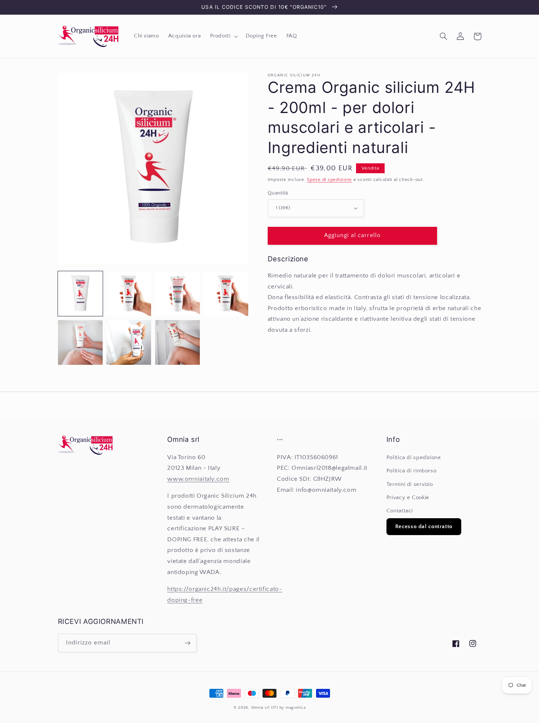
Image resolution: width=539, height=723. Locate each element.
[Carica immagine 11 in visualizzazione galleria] (128, 342)
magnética (296, 707)
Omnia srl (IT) (264, 707)
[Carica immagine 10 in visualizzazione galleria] (80, 342)
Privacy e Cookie (407, 498)
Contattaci (399, 511)
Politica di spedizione (413, 458)
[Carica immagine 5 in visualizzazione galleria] (128, 293)
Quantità (278, 193)
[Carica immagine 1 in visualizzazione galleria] (80, 293)
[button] (223, 36)
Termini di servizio (409, 484)
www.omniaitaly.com (198, 479)
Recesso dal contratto (423, 526)
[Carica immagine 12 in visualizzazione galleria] (177, 342)
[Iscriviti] (187, 643)
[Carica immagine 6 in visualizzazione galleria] (177, 293)
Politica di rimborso (411, 471)
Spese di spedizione (329, 179)
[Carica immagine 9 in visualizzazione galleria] (225, 293)
